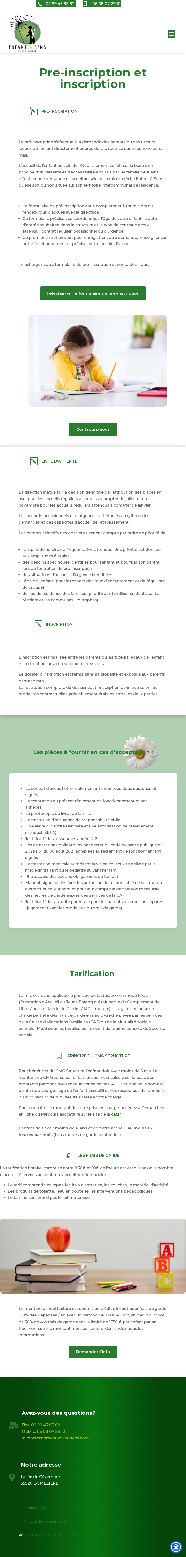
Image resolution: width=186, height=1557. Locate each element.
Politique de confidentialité (44, 1521)
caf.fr (116, 1114)
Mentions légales (36, 1507)
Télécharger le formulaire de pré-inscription (93, 293)
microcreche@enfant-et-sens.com (55, 1438)
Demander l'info (93, 1351)
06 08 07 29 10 (51, 1431)
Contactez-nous (93, 429)
